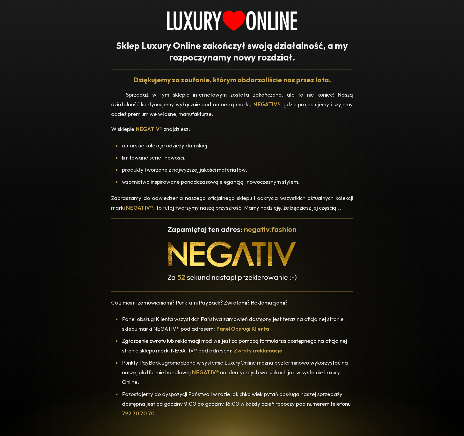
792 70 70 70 (138, 413)
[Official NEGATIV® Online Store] (232, 266)
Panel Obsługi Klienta (242, 328)
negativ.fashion (270, 229)
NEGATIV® (266, 104)
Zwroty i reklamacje (258, 350)
